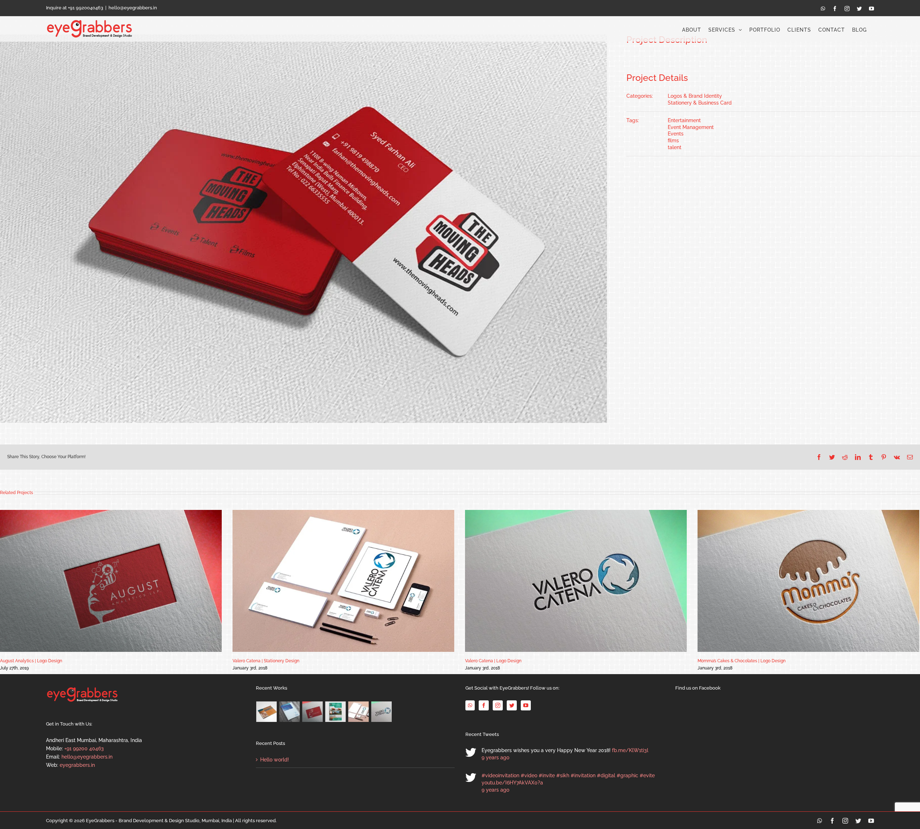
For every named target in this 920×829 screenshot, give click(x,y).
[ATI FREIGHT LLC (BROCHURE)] (335, 711)
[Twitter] (512, 705)
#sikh (562, 775)
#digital (606, 775)
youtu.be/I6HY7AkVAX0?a (512, 783)
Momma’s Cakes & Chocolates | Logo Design (742, 660)
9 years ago (495, 757)
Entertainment (684, 120)
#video (529, 775)
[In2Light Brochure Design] (266, 711)
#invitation (583, 775)
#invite (547, 775)
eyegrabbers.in (77, 765)
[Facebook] (484, 705)
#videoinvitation (500, 775)
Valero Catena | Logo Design (493, 660)
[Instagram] (498, 705)
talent (674, 147)
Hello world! (274, 760)
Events (676, 134)
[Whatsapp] (470, 705)
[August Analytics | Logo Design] (312, 711)
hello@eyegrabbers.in (133, 7)
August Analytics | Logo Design (31, 660)
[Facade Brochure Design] (289, 711)
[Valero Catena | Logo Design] (381, 711)
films (673, 140)
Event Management (691, 127)
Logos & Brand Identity (695, 96)
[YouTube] (526, 705)
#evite (647, 775)
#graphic (627, 775)
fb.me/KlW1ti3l (630, 750)
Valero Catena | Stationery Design (266, 660)
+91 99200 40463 (84, 748)
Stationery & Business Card (700, 103)
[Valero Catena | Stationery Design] (358, 711)
